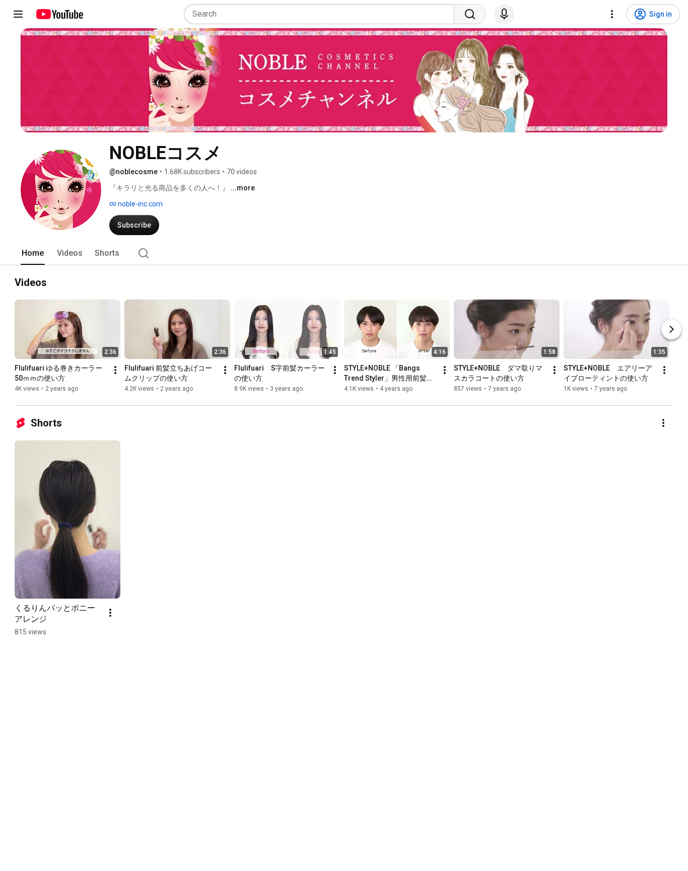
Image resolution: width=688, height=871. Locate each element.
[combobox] (322, 14)
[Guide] (18, 14)
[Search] (470, 14)
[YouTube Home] (59, 14)
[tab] (33, 253)
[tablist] (344, 253)
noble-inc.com (139, 204)
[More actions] (115, 370)
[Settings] (612, 14)
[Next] (671, 329)
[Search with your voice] (504, 14)
